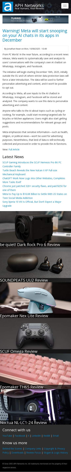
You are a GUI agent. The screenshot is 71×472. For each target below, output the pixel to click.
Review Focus (33, 452)
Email (56, 435)
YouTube (7, 435)
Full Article (14, 149)
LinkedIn (36, 435)
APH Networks (29, 5)
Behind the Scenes (12, 448)
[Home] (7, 6)
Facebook (20, 435)
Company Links (33, 448)
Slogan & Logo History (56, 452)
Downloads (17, 452)
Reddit (46, 435)
